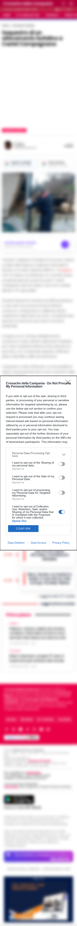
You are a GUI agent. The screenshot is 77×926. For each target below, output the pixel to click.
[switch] (62, 464)
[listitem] (38, 454)
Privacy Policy (60, 542)
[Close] (69, 383)
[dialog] (38, 463)
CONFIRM (23, 528)
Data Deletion (16, 542)
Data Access (38, 542)
